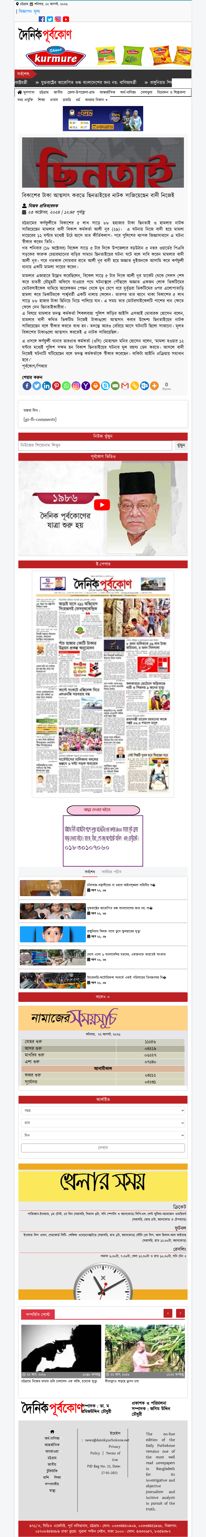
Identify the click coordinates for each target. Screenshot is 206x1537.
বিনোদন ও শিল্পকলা (171, 92)
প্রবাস (54, 100)
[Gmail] (125, 385)
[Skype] (105, 385)
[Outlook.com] (144, 385)
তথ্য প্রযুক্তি (25, 100)
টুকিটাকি (52, 1471)
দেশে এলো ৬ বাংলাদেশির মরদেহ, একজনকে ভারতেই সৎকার (126, 954)
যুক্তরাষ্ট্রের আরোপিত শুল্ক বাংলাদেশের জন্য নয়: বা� (120, 908)
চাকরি (67, 100)
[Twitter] (36, 385)
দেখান (103, 1148)
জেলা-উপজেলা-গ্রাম (81, 92)
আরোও (101, 997)
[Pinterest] (56, 385)
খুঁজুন (181, 445)
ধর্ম (78, 100)
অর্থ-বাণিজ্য (128, 92)
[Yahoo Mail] (85, 385)
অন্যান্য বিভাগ (95, 100)
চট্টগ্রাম (44, 92)
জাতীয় (58, 92)
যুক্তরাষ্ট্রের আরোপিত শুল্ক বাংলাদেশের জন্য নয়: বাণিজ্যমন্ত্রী (57, 83)
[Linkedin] (46, 385)
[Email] (115, 385)
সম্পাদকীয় (52, 1484)
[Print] (95, 385)
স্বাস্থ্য (52, 1491)
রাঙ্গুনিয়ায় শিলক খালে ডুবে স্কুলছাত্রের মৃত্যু (153, 83)
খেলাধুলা (146, 92)
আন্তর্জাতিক (107, 92)
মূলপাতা (28, 92)
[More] (154, 385)
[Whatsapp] (66, 385)
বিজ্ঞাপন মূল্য (29, 12)
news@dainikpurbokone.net (107, 1440)
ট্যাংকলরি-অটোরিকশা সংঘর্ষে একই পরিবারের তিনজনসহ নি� (126, 977)
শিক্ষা (41, 100)
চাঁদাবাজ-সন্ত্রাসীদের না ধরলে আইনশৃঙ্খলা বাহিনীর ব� (121, 885)
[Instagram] (76, 385)
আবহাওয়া (52, 1451)
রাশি (46, 1477)
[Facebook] (27, 385)
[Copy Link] (134, 385)
